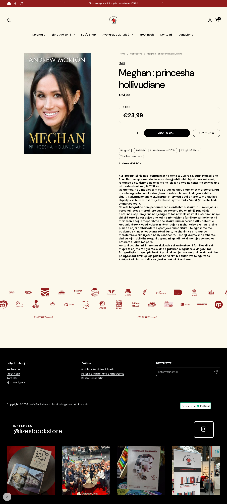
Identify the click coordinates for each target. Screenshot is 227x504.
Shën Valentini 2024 (163, 150)
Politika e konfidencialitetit (97, 369)
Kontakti (12, 378)
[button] (9, 20)
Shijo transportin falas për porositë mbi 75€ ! (113, 3)
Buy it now (206, 133)
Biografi (125, 150)
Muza (122, 62)
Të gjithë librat (190, 150)
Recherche (13, 369)
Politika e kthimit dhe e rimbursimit (102, 373)
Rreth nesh (13, 373)
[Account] (210, 20)
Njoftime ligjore (16, 382)
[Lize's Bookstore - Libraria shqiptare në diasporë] (113, 20)
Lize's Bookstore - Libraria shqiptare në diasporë (58, 404)
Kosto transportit (92, 378)
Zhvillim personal (131, 156)
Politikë (140, 150)
